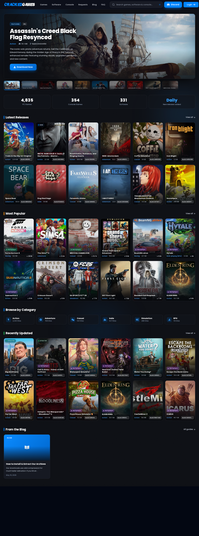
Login (189, 4)
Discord (175, 4)
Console (70, 4)
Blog (94, 4)
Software (56, 4)
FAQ (103, 4)
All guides (188, 429)
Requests (83, 4)
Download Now (25, 67)
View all (189, 117)
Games (43, 4)
